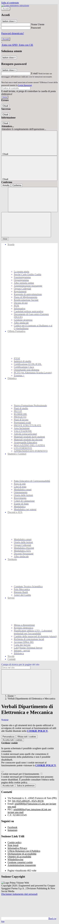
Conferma (16, 185)
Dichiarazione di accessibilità (22, 853)
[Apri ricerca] (33, 199)
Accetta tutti (12, 740)
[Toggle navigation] (26, 224)
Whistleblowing (15, 859)
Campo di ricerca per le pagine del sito (20, 664)
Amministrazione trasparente (22, 865)
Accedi (6, 8)
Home (11, 695)
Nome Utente (37, 24)
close (5, 239)
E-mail (34, 73)
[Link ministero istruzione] (15, 5)
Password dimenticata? (12, 33)
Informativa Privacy (17, 848)
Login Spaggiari (25, 85)
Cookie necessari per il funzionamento (20, 774)
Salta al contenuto (10, 2)
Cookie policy (15, 842)
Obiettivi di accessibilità (19, 856)
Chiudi (5, 106)
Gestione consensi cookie (20, 862)
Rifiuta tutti (26, 736)
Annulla (6, 185)
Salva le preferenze (25, 785)
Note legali (13, 845)
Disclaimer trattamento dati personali (19, 894)
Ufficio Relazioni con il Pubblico (24, 851)
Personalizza (8, 736)
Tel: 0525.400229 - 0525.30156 (28, 801)
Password (36, 27)
